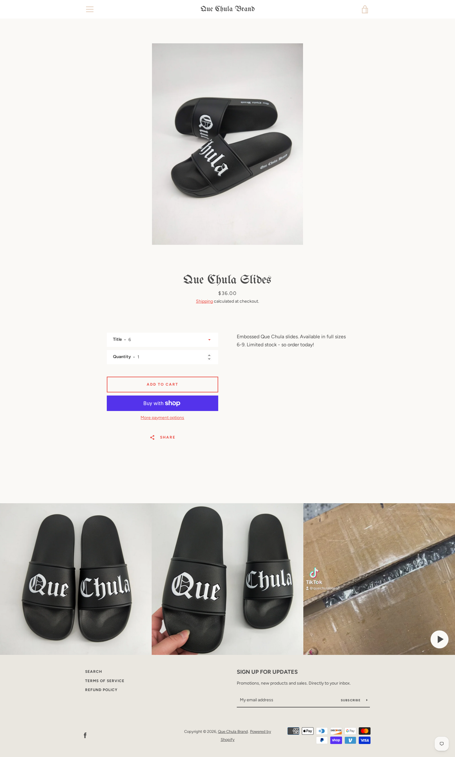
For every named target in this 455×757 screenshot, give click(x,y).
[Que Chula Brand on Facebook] (85, 735)
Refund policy (101, 690)
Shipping (204, 301)
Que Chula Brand (228, 9)
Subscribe (351, 700)
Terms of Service (104, 681)
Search (93, 671)
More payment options (162, 417)
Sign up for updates (267, 671)
